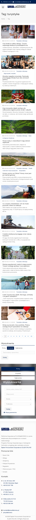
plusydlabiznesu (7, 512)
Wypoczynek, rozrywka (10, 73)
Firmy (4, 348)
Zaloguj (5, 458)
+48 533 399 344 (8, 503)
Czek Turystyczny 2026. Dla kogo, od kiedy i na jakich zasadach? (18, 295)
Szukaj (5, 357)
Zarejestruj (6, 461)
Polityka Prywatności (9, 463)
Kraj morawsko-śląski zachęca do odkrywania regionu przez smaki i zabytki (17, 109)
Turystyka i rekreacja (21, 41)
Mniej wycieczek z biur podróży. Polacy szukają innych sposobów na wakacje (16, 326)
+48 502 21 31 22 (7, 2)
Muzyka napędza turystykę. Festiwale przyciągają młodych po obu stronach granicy (16, 78)
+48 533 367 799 (8, 485)
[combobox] (18, 399)
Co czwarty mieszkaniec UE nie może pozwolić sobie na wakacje (16, 204)
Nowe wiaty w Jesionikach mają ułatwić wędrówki (16, 141)
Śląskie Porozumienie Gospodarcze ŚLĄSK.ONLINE (16, 447)
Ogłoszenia (18, 348)
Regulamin (6, 466)
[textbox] (18, 399)
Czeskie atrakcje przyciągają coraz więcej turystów (17, 235)
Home (3, 19)
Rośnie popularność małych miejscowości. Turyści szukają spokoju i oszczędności (17, 265)
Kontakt (5, 472)
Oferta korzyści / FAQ (9, 469)
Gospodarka (22, 170)
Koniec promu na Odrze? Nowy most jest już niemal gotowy (17, 174)
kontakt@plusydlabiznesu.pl (22, 2)
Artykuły (10, 348)
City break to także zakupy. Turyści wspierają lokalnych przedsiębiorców (15, 44)
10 (31, 336)
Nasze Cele (6, 455)
